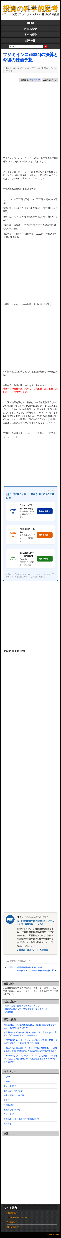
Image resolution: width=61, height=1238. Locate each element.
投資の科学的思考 (30, 8)
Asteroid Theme (52, 1235)
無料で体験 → (45, 558)
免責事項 (44, 950)
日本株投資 (30, 34)
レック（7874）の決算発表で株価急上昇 (35, 970)
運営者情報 (12, 1213)
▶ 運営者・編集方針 (26, 950)
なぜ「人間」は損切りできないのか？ (22, 1006)
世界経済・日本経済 (13, 1091)
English (7, 1076)
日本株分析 (9, 1114)
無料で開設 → (45, 511)
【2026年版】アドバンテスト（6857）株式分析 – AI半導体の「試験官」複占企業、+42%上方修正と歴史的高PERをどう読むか (30, 1059)
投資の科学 (35, 80)
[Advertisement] (30, 120)
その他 (7, 1081)
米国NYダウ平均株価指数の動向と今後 (24, 967)
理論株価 (9, 1012)
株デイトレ (9, 1124)
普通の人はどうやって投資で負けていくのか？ (26, 1009)
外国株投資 (30, 28)
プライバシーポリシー (17, 1217)
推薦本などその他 (12, 1109)
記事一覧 (30, 40)
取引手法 (8, 1100)
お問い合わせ (13, 1227)
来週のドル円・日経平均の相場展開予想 (22, 1119)
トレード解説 (10, 1086)
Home (30, 23)
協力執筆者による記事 (14, 1095)
